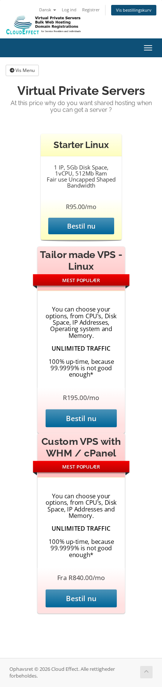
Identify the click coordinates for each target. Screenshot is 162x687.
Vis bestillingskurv (133, 10)
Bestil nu (81, 226)
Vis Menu (24, 70)
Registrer (91, 9)
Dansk (45, 9)
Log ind (69, 9)
